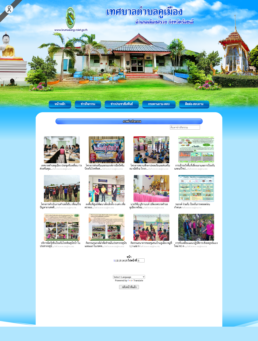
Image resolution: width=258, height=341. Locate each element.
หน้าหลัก (60, 104)
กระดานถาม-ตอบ (159, 104)
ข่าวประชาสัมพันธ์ (122, 104)
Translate (138, 280)
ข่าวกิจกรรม (88, 104)
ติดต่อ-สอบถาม (194, 104)
